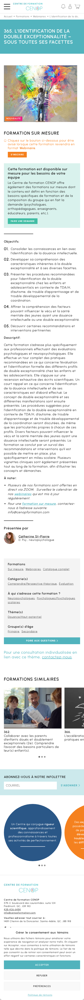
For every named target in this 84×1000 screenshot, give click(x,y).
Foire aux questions (41, 641)
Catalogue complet (56, 569)
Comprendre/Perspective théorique (32, 583)
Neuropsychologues (21, 598)
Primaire (13, 631)
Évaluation (66, 583)
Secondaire (29, 631)
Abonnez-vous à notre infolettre (35, 777)
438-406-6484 (12, 909)
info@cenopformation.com (20, 912)
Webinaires (33, 569)
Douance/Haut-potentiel (25, 617)
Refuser (42, 975)
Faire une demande (23, 221)
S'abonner (69, 785)
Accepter (42, 965)
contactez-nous (57, 657)
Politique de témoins (40, 995)
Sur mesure (15, 569)
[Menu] (7, 6)
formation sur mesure (39, 504)
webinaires (22, 494)
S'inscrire (17, 154)
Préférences (42, 986)
